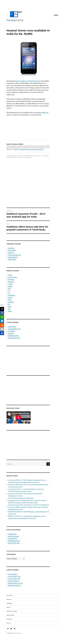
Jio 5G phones (12, 538)
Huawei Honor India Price (24, 157)
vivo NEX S (11, 331)
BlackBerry (11, 295)
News (38, 155)
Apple (10, 311)
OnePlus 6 (11, 248)
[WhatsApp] (2, 317)
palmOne (11, 302)
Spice (10, 306)
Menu (56, 15)
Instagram (23, 149)
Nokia (10, 275)
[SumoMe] (2, 333)
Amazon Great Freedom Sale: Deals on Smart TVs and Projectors (28, 505)
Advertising (10, 615)
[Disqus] (33, 185)
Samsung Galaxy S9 (14, 255)
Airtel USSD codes (13, 543)
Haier (10, 300)
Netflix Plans (12, 534)
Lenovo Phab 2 (13, 574)
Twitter (16, 149)
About (9, 607)
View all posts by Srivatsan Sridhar (34, 149)
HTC (9, 288)
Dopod (10, 286)
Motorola (11, 282)
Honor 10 (11, 252)
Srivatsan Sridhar (11, 155)
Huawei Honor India (12, 157)
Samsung (11, 279)
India (35, 155)
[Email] (2, 329)
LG (9, 291)
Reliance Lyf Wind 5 (14, 585)
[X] (2, 309)
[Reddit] (2, 325)
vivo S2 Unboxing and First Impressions (21, 498)
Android (26, 155)
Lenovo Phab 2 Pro (14, 578)
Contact (9, 619)
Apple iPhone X (13, 257)
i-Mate (10, 284)
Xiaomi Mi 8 (12, 250)
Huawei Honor (33, 81)
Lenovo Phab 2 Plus (14, 576)
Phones (9, 599)
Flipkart (44, 112)
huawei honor (45, 155)
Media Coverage (12, 611)
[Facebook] (2, 313)
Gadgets (9, 603)
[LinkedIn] (2, 321)
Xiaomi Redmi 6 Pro (14, 329)
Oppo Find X (12, 326)
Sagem (10, 297)
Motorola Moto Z (13, 581)
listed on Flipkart (20, 81)
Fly (9, 309)
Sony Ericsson (12, 277)
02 (9, 293)
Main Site (9, 595)
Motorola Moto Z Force (15, 583)
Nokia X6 (11, 333)
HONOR (31, 155)
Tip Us (8, 623)
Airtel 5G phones (13, 536)
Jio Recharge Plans (14, 541)
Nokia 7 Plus (12, 259)
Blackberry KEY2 (13, 335)
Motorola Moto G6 (14, 338)
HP (9, 304)
